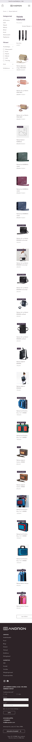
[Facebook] (7, 681)
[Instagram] (4, 681)
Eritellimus (6, 653)
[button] (2, 5)
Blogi (4, 643)
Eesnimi (5, 697)
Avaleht (7, 637)
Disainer (5, 647)
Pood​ (4, 640)
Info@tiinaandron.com (9, 722)
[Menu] (29, 6)
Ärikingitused (6, 656)
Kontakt (5, 666)
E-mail (5, 703)
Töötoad (5, 650)
